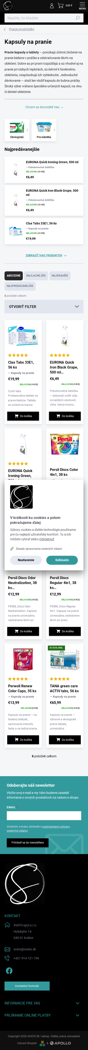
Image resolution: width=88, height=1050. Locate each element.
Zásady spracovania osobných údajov (39, 548)
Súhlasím (62, 560)
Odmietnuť (46, 539)
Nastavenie (26, 560)
